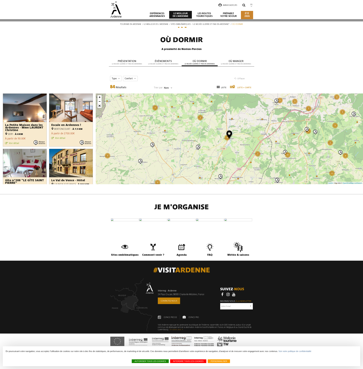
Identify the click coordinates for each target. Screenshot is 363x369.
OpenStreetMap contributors (352, 183)
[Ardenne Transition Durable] (204, 341)
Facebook (222, 294)
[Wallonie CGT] (227, 341)
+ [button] (100, 97)
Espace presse (170, 317)
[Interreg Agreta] (138, 341)
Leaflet (330, 183)
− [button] (100, 101)
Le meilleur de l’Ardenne (180, 14)
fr (251, 4)
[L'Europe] (117, 341)
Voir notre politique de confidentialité (294, 351)
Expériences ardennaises (157, 14)
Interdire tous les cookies (188, 361)
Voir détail (14, 143)
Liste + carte (244, 87)
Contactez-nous (169, 301)
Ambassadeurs (230, 5)
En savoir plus (175, 329)
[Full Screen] (99, 106)
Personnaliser (219, 361)
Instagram (228, 294)
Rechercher (244, 5)
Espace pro (194, 317)
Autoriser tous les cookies (150, 361)
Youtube (234, 294)
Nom (166, 88)
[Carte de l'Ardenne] (132, 304)
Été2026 (247, 14)
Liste (223, 87)
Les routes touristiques (204, 14)
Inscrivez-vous (235, 301)
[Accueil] (116, 9)
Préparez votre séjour (228, 14)
